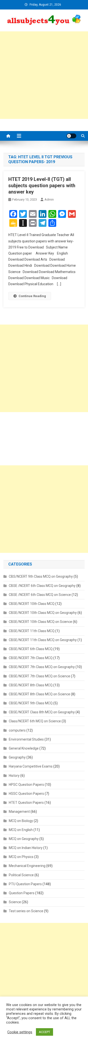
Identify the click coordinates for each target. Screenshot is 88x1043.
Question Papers (21, 893)
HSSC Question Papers (26, 794)
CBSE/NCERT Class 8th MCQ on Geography (42, 712)
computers (17, 730)
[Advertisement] (44, 75)
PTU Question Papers (25, 884)
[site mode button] (71, 135)
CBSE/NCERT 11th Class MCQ (32, 631)
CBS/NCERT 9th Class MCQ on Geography (41, 576)
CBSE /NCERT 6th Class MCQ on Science (40, 595)
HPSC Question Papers (26, 785)
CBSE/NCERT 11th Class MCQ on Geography (43, 640)
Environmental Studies (26, 739)
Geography (17, 757)
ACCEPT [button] (44, 1032)
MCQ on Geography (24, 839)
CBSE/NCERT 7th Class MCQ (31, 658)
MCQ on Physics (21, 857)
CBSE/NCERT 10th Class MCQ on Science (40, 622)
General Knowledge (24, 748)
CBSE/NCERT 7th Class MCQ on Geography (42, 667)
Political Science (21, 875)
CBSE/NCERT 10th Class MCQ (32, 604)
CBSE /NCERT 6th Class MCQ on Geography (42, 586)
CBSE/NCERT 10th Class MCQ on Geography (43, 613)
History (14, 776)
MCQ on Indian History (26, 848)
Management (19, 811)
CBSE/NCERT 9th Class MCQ (31, 703)
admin (49, 199)
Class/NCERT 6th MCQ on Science (35, 721)
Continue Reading (32, 296)
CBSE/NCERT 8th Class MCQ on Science (39, 694)
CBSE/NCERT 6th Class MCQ (31, 649)
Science (15, 902)
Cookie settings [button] (19, 1032)
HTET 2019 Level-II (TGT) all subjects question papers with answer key (41, 185)
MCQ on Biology (21, 821)
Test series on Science (26, 911)
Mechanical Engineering (27, 866)
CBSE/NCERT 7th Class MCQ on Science (39, 676)
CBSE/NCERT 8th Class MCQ (31, 685)
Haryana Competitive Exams (31, 766)
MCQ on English (21, 830)
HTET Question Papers (26, 802)
